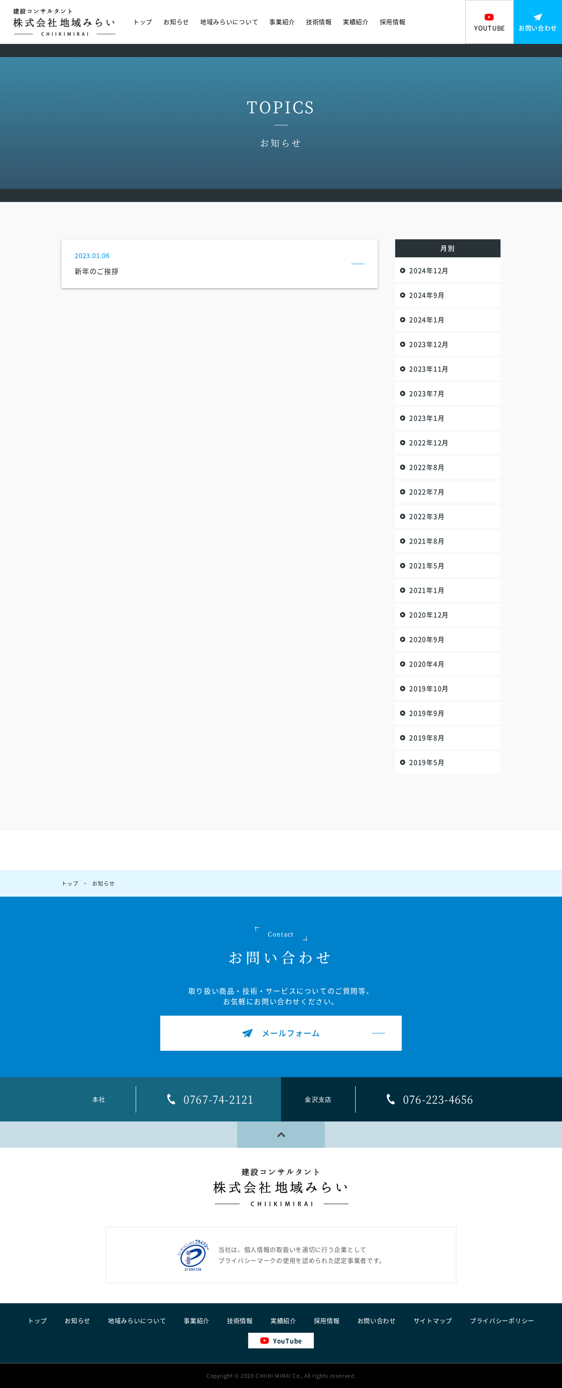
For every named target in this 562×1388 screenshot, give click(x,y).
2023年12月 (429, 344)
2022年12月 (429, 442)
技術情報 (319, 22)
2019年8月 (426, 738)
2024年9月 (426, 295)
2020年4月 (426, 664)
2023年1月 (426, 418)
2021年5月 (426, 565)
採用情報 (393, 22)
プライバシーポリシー (502, 1321)
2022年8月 (426, 467)
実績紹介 (356, 22)
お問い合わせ (376, 1321)
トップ (142, 22)
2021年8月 (426, 541)
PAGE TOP (281, 1134)
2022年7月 (426, 492)
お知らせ (176, 22)
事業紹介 (282, 22)
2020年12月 (429, 615)
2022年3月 (426, 516)
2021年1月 (426, 590)
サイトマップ (433, 1321)
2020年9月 (426, 639)
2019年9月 (426, 713)
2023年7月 (426, 393)
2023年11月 (429, 369)
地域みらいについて (229, 22)
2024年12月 (429, 270)
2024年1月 (426, 319)
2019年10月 (429, 688)
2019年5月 (426, 762)
